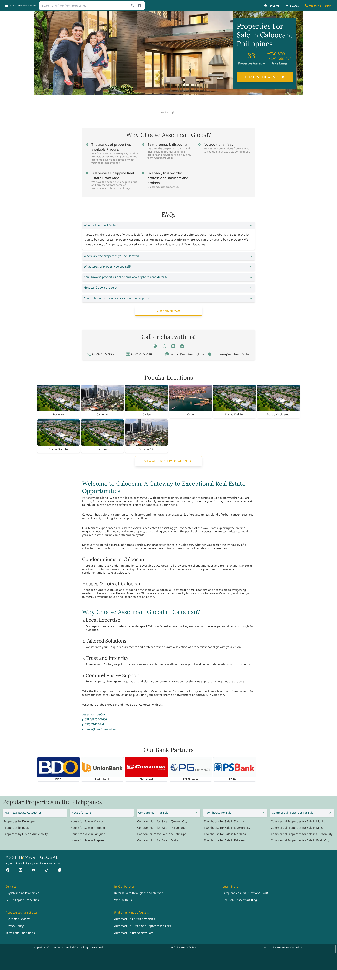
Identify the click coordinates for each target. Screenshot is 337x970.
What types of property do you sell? (107, 266)
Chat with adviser (265, 77)
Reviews (274, 6)
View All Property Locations (166, 461)
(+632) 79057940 (93, 724)
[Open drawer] (6, 5)
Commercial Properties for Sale (292, 812)
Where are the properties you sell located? (112, 256)
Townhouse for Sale (218, 812)
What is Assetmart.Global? (101, 225)
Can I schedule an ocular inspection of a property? (117, 298)
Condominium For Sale (153, 812)
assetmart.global (93, 714)
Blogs (294, 6)
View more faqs (168, 311)
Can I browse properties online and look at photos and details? (125, 277)
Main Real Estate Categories (23, 812)
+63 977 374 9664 (320, 6)
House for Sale (81, 812)
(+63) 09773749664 (94, 719)
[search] (132, 5)
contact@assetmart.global (99, 729)
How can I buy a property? (101, 287)
